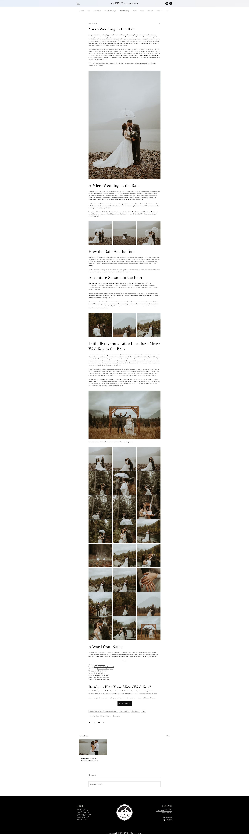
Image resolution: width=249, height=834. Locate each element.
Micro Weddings (124, 10)
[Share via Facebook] (89, 723)
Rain (143, 711)
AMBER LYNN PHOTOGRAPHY (119, 833)
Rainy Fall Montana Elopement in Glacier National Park (89, 759)
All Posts (81, 10)
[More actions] (159, 23)
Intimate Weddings (110, 10)
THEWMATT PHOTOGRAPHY (135, 833)
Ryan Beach (135, 711)
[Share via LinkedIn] (99, 723)
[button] (78, 3)
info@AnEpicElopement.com (164, 811)
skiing (134, 10)
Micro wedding (124, 711)
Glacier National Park (96, 711)
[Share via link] (104, 723)
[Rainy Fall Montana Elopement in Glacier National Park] (93, 747)
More (158, 10)
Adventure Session (111, 711)
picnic (142, 10)
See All (168, 735)
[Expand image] (100, 233)
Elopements (97, 10)
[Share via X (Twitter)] (94, 723)
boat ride (150, 10)
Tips (89, 10)
